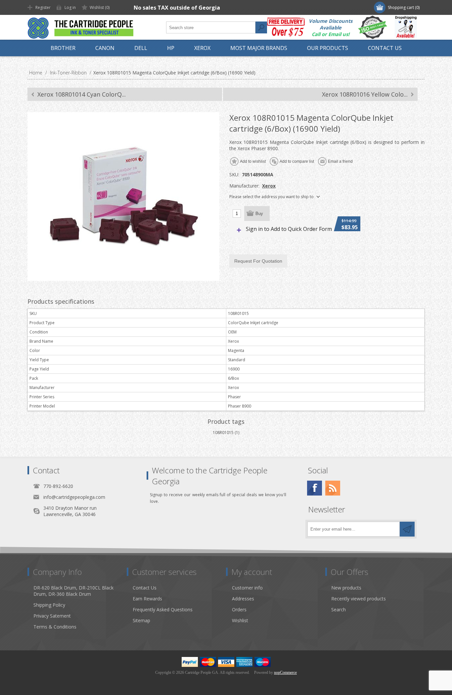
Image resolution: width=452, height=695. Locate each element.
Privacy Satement (52, 616)
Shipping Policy (49, 605)
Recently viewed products (358, 598)
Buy (259, 213)
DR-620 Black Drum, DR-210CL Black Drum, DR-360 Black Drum (73, 591)
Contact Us (145, 588)
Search (261, 27)
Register (43, 7)
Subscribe (407, 529)
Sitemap (141, 620)
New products (346, 588)
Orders (239, 609)
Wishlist (240, 620)
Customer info (247, 588)
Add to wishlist (253, 161)
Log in (70, 7)
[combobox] (210, 27)
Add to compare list (297, 161)
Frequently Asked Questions (163, 609)
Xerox (269, 186)
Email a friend (340, 161)
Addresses (243, 598)
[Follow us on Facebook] (314, 488)
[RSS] (332, 488)
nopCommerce (285, 672)
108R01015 (223, 432)
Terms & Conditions (54, 627)
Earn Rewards (147, 598)
